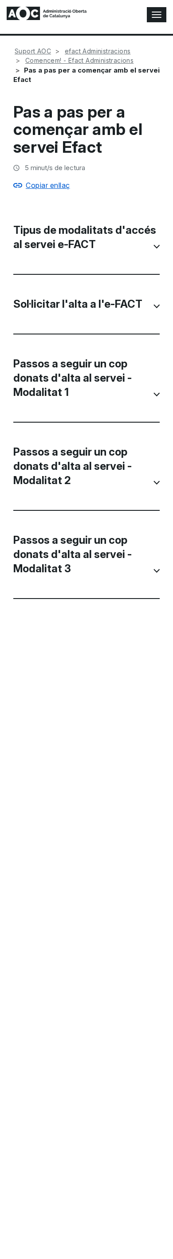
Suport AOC (33, 51)
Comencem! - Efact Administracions (79, 60)
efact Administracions (97, 51)
